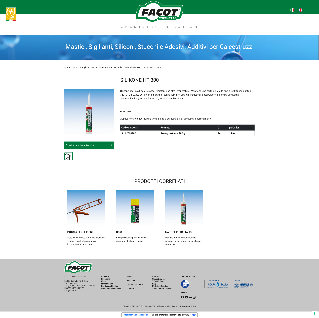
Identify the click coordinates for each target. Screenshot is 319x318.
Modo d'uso (126, 111)
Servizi (155, 276)
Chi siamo (105, 279)
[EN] (302, 11)
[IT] (293, 11)
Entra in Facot (107, 284)
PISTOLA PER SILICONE (80, 232)
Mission (104, 281)
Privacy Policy (176, 306)
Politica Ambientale (109, 286)
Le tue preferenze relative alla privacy (170, 315)
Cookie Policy (190, 306)
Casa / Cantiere (135, 284)
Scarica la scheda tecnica (80, 145)
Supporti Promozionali (162, 288)
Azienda (105, 276)
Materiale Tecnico (160, 286)
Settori (131, 280)
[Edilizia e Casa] (68, 156)
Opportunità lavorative (111, 288)
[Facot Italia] (159, 14)
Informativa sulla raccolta (135, 315)
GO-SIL (120, 232)
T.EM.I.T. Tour (158, 281)
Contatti (131, 288)
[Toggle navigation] (309, 9)
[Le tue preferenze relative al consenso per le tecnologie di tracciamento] (314, 313)
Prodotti (131, 276)
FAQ (154, 284)
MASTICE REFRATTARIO (178, 232)
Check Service (158, 279)
